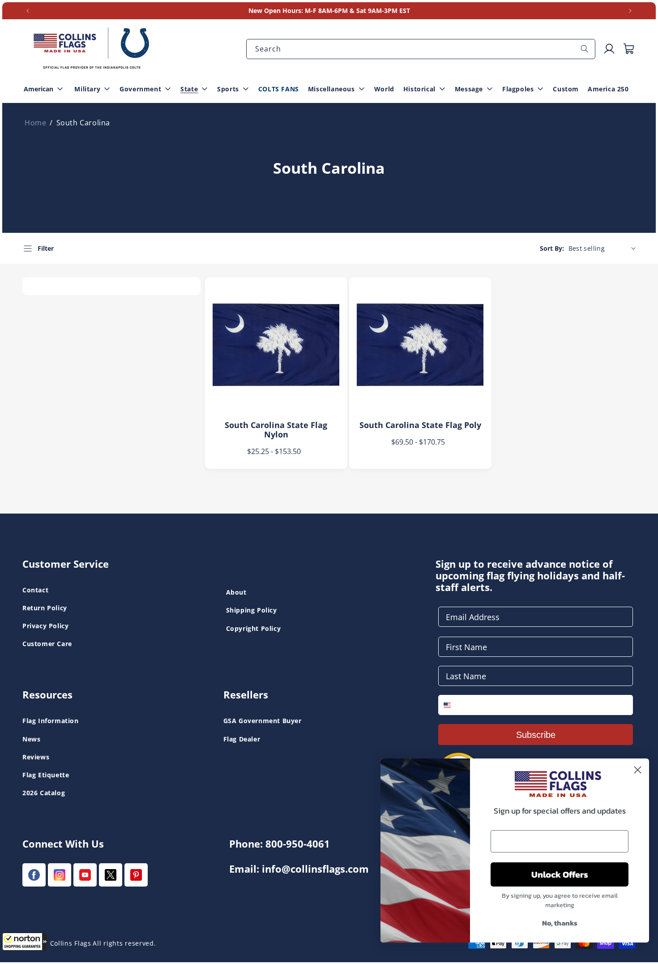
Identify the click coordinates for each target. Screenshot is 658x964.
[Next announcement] (630, 10)
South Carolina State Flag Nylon (276, 429)
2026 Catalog (43, 792)
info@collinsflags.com (315, 868)
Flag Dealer (242, 739)
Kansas (35, 17)
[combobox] (420, 49)
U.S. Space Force (252, 17)
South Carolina (83, 123)
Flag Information (50, 720)
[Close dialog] (637, 770)
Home (35, 123)
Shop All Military (252, 32)
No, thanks (559, 922)
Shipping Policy (251, 610)
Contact (35, 590)
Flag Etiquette (45, 775)
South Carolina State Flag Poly (420, 425)
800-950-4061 (297, 843)
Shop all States (250, 32)
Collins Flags (70, 943)
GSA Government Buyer (262, 720)
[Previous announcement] (28, 10)
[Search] (584, 49)
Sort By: (552, 248)
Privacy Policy (45, 625)
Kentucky (241, 17)
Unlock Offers (559, 874)
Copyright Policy (253, 628)
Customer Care (47, 643)
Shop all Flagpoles (53, 17)
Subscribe (535, 735)
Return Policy (44, 608)
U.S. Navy (39, 17)
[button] (24, 942)
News (31, 739)
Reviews (35, 757)
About (236, 592)
